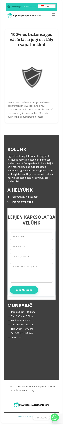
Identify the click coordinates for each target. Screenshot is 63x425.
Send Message (24, 289)
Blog (32, 390)
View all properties (26, 416)
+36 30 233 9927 (22, 202)
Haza (12, 386)
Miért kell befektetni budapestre (31, 386)
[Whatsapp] (55, 417)
